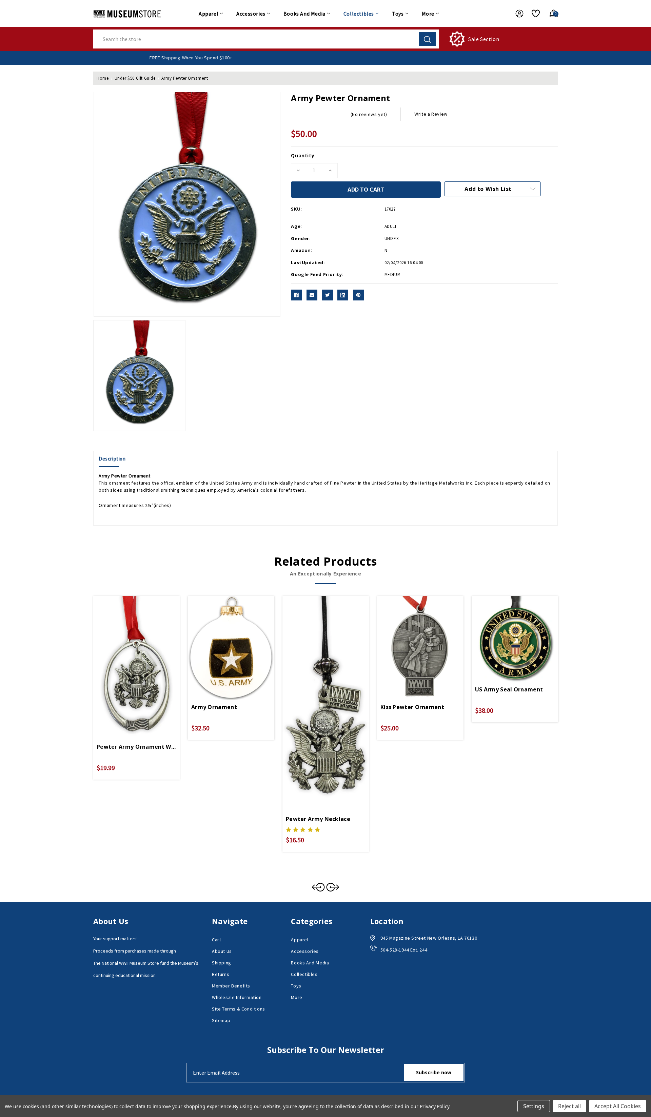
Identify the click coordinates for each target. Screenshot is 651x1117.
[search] (427, 39)
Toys (397, 13)
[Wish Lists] (533, 13)
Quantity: (303, 155)
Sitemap (221, 1020)
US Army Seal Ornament (509, 689)
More (428, 13)
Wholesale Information (237, 997)
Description (112, 458)
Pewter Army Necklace (318, 819)
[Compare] (144, 652)
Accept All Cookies (617, 1106)
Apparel (208, 13)
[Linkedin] (342, 295)
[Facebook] (296, 295)
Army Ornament (214, 707)
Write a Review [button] (430, 114)
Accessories (250, 13)
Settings (533, 1106)
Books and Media (304, 13)
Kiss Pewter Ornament (412, 707)
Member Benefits (231, 986)
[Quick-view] (128, 652)
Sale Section (483, 39)
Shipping (221, 963)
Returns (220, 974)
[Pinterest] (358, 295)
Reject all (569, 1106)
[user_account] (516, 13)
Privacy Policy (434, 1106)
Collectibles (358, 13)
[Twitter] (327, 295)
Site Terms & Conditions (238, 1009)
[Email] (312, 295)
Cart (216, 940)
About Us (222, 951)
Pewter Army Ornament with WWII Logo (136, 746)
